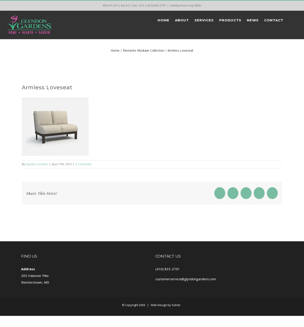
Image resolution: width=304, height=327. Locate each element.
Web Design (159, 305)
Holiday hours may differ (185, 5)
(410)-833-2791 (156, 5)
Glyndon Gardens (37, 164)
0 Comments (83, 164)
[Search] (290, 20)
